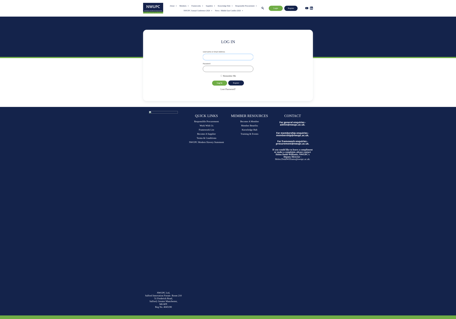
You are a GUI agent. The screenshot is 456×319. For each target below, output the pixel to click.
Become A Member (249, 121)
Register (291, 8)
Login (275, 8)
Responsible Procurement (244, 6)
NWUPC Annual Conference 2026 (197, 11)
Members (182, 6)
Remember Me (229, 76)
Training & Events (249, 134)
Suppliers (209, 6)
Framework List (206, 129)
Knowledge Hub (224, 6)
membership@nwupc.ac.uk (292, 135)
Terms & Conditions (206, 138)
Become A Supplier (206, 134)
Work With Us (206, 125)
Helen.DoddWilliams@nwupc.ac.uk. (292, 159)
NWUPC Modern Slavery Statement (206, 142)
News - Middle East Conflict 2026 (228, 11)
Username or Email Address (214, 52)
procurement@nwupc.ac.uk (292, 143)
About (172, 6)
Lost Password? (228, 89)
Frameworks (196, 6)
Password (206, 63)
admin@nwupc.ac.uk (292, 124)
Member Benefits (249, 125)
